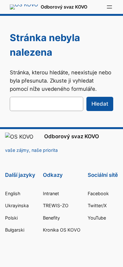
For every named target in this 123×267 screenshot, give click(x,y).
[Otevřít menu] (109, 7)
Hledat (99, 104)
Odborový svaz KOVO (64, 6)
